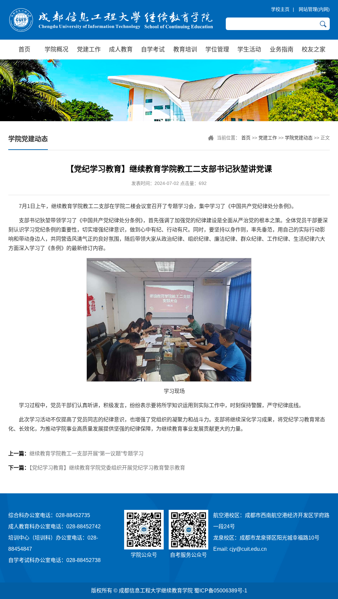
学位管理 (217, 49)
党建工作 (89, 49)
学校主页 (280, 9)
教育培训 (185, 49)
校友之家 (313, 49)
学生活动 (249, 49)
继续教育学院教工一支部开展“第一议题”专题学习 (76, 453)
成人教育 (121, 49)
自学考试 (153, 49)
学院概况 (56, 49)
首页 (24, 49)
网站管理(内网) (314, 9)
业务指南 (281, 49)
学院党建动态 (299, 137)
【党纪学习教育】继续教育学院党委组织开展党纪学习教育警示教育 (96, 468)
